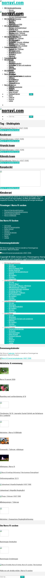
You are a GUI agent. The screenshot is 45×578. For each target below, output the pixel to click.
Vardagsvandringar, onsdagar (18, 35)
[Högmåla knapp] (12, 139)
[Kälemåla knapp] (12, 150)
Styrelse (11, 33)
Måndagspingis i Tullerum (17, 33)
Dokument (12, 35)
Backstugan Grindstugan (9, 559)
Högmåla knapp (7, 145)
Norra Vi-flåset (13, 40)
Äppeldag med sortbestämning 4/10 (13, 396)
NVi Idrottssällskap (11, 37)
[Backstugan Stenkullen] (4, 536)
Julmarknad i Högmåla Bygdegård (12, 490)
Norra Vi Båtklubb (10, 215)
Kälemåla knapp (7, 156)
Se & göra (12, 89)
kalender (12, 248)
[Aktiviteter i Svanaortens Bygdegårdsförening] (4, 513)
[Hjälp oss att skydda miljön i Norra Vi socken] (21, 565)
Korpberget (5, 134)
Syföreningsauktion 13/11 (9, 478)
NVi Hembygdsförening (12, 8)
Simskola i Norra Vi (15, 47)
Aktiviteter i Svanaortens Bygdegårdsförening (16, 519)
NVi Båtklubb (9, 71)
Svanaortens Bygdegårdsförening (16, 212)
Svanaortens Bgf (10, 58)
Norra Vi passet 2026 (15, 24)
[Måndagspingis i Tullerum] (10, 496)
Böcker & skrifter (14, 26)
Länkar (11, 101)
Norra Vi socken (10, 85)
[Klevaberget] (20, 186)
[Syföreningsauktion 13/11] (19, 472)
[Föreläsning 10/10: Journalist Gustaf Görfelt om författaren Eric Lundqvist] (4, 407)
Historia (11, 30)
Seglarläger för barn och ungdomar (20, 65)
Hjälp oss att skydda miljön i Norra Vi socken (16, 571)
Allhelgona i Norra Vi (7, 467)
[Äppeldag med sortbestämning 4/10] (4, 390)
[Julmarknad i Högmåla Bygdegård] (15, 484)
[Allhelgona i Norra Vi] (4, 461)
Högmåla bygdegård (15, 63)
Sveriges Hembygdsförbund (17, 17)
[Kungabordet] (14, 161)
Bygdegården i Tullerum (16, 38)
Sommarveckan (14, 90)
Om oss (11, 10)
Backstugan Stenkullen (8, 542)
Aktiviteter (12, 23)
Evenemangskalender (15, 87)
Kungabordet (6, 167)
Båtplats (11, 78)
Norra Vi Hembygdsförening (13, 210)
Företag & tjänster (14, 94)
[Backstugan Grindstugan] (4, 553)
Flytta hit (11, 97)
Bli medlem (12, 31)
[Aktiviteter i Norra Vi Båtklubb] (4, 426)
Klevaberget (6, 192)
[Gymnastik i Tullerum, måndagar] (4, 443)
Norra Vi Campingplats (12, 227)
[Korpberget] (14, 128)
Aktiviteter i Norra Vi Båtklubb (11, 433)
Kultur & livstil (13, 92)
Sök (31, 94)
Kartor (11, 96)
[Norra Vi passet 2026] (4, 373)
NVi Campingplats (14, 51)
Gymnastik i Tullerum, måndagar (19, 31)
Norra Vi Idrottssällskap (12, 214)
